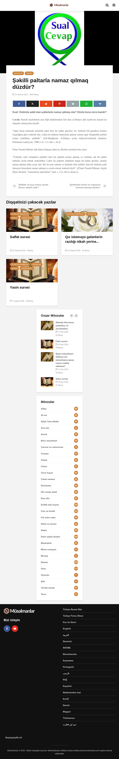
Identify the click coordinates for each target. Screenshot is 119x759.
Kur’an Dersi (69, 622)
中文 (65, 679)
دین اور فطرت (69, 724)
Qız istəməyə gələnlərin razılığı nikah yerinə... (83, 239)
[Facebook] (7, 628)
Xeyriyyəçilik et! (13, 737)
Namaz (29, 73)
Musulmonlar (70, 654)
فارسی (66, 673)
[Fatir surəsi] (47, 344)
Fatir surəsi (62, 341)
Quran (14, 218)
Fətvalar (18, 73)
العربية (66, 635)
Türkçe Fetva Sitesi (73, 616)
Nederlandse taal (72, 692)
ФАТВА (67, 647)
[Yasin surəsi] (32, 270)
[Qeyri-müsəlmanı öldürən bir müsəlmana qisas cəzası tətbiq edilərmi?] (47, 356)
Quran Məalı (26, 218)
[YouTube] (15, 628)
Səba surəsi (62, 379)
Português (68, 667)
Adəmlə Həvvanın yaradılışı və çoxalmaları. (65, 325)
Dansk (66, 705)
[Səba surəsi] (47, 381)
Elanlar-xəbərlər (20, 214)
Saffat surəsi (20, 237)
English (67, 628)
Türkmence (69, 718)
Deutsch (67, 641)
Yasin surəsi (20, 287)
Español (67, 686)
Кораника (68, 660)
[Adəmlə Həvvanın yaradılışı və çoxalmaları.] (47, 325)
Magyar (67, 711)
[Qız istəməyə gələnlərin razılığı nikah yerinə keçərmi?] (87, 220)
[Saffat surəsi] (32, 220)
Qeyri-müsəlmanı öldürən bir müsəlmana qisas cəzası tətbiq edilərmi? (65, 359)
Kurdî (66, 699)
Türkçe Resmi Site (72, 609)
